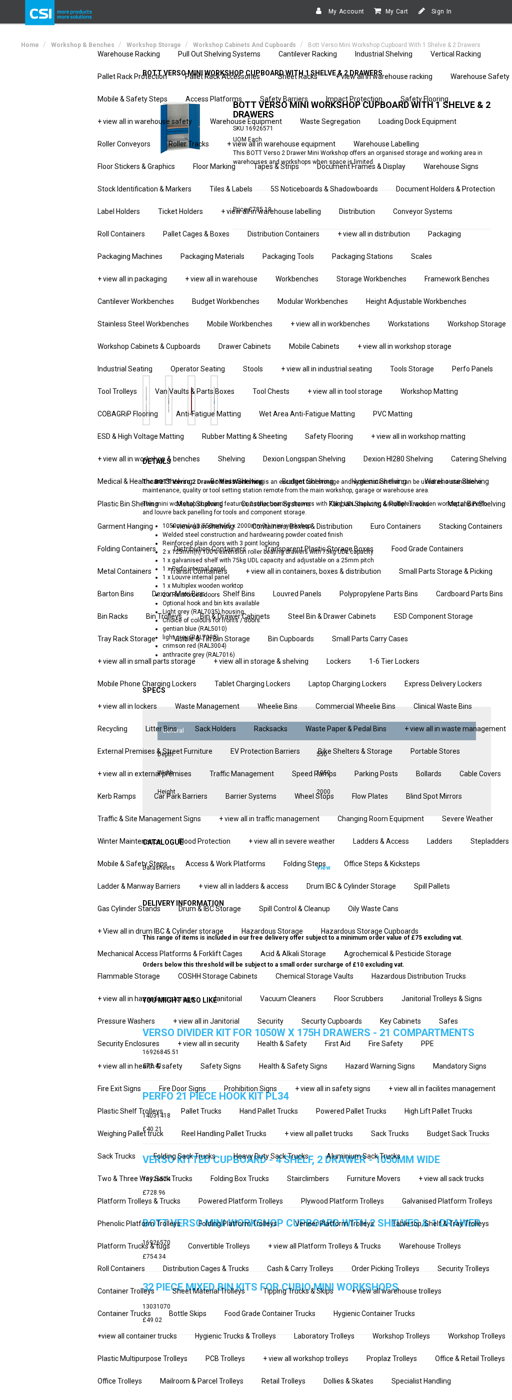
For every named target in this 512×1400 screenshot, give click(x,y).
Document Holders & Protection (445, 189)
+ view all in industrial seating (326, 369)
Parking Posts (376, 774)
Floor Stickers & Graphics (136, 166)
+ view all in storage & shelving (261, 661)
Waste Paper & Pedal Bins (346, 729)
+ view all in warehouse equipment (281, 144)
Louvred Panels (297, 594)
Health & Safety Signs (293, 1066)
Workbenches (297, 279)
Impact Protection (354, 99)
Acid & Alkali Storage (293, 954)
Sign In (441, 11)
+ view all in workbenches (330, 324)
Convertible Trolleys (219, 1246)
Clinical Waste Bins (443, 706)
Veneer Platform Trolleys (334, 1224)
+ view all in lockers (127, 706)
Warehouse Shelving (456, 481)
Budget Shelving (308, 481)
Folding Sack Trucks (185, 1156)
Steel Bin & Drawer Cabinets (332, 616)
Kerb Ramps (117, 796)
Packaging (444, 234)
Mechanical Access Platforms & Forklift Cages (170, 954)
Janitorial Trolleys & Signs (442, 999)
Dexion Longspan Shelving (304, 459)
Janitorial (227, 999)
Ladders (439, 841)
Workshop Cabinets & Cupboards (149, 346)
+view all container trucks (137, 1336)
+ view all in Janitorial (206, 1021)
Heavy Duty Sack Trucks (271, 1156)
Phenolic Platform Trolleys (139, 1224)
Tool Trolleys (117, 391)
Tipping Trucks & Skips (298, 1291)
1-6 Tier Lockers (394, 661)
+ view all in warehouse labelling (271, 211)
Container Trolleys (126, 1291)
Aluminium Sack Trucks (363, 1156)
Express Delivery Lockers (443, 684)
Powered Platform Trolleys (240, 1201)
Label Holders (119, 211)
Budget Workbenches (226, 301)
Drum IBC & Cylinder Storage (351, 886)
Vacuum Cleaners (288, 999)
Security (271, 1021)
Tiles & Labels (231, 189)
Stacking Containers (470, 526)
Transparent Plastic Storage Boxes (319, 549)
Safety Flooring (424, 99)
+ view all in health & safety (140, 1066)
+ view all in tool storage (345, 391)
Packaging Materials (212, 256)
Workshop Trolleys (401, 1336)
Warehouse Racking (129, 54)
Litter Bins (161, 729)
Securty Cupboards (332, 1021)
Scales (421, 256)
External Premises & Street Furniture (155, 751)
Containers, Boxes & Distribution (302, 526)
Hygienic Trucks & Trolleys (235, 1336)
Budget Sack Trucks (458, 1134)
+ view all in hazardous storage (146, 999)
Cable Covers (480, 774)
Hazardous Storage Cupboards (369, 931)
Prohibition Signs (250, 1089)
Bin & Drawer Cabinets (235, 616)
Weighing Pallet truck (131, 1134)
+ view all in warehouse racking (384, 76)
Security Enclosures (129, 1044)
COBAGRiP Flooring (128, 414)
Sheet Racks (298, 76)
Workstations (409, 324)
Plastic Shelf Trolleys (130, 1111)
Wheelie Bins (278, 706)
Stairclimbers (308, 1179)
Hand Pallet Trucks (269, 1111)
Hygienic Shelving (379, 481)
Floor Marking (214, 166)
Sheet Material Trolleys (208, 1291)
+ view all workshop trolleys (305, 1359)
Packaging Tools (288, 256)
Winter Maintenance (129, 841)
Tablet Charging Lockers (252, 684)
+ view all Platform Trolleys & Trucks (324, 1246)
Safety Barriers (284, 99)
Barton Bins (116, 594)
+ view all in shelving (202, 526)
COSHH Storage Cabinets (218, 976)
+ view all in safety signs (332, 1089)
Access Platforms (214, 99)
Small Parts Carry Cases (370, 639)
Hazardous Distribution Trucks (419, 976)
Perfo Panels (472, 369)
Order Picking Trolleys (386, 1269)
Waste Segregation (330, 121)
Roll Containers (121, 234)
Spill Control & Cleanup (294, 909)
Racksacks (271, 729)
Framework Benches (457, 279)
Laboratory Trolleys (324, 1336)
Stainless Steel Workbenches (143, 324)
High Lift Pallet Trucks (438, 1111)
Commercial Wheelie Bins (356, 706)
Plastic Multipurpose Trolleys (143, 1359)
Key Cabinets (400, 1021)
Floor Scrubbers (359, 999)
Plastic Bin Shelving (128, 504)
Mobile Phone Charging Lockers (147, 684)
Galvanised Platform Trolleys (447, 1201)
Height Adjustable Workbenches (416, 301)
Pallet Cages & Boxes (196, 234)
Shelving (231, 459)
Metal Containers (125, 571)
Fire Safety (385, 1044)
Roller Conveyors (124, 144)
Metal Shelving (199, 504)
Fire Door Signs (182, 1089)
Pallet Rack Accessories (222, 76)
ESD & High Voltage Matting (141, 436)
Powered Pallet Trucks (351, 1111)
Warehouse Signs (451, 166)
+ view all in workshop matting (418, 436)
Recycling (113, 729)
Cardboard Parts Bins (469, 594)
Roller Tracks (188, 144)
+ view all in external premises (145, 774)
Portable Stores (435, 751)
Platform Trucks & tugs (134, 1246)
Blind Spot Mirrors (434, 796)
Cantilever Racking (307, 54)
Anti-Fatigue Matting (208, 414)
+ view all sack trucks (451, 1179)
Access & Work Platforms (226, 864)
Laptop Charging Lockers (347, 684)
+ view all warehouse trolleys (397, 1291)
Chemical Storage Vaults (315, 976)
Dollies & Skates (349, 1381)
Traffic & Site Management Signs (149, 819)
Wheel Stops (314, 796)
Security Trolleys (464, 1269)
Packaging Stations (362, 256)
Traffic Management (242, 774)
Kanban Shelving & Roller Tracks (379, 504)
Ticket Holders (180, 211)
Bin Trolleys (164, 616)
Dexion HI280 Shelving (398, 459)
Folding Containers (127, 549)
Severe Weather (467, 819)
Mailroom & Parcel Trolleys (202, 1381)
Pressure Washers (126, 1021)
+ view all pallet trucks (318, 1134)
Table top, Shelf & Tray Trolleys (440, 1224)
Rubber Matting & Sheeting (244, 436)
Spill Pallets (432, 886)
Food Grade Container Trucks (270, 1314)
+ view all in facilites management (442, 1089)
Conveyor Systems (422, 211)
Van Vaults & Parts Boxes (194, 391)
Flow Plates (370, 796)
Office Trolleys (120, 1381)
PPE (427, 1044)
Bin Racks (113, 616)
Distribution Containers (284, 234)
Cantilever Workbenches (136, 301)
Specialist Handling (421, 1381)
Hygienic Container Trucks (374, 1314)
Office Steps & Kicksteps (382, 864)
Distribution (357, 211)
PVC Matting (392, 414)
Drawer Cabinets (244, 346)
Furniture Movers (373, 1179)
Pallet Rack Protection (132, 76)
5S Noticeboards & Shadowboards (324, 189)
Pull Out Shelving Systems (219, 54)
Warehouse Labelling (386, 144)
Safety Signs (220, 1066)
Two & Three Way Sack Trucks (145, 1179)
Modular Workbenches (313, 301)
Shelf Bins (239, 594)
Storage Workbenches (371, 279)
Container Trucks (124, 1314)
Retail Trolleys (284, 1381)
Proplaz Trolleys (391, 1359)
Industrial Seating (125, 369)
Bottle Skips (187, 1314)
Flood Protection (204, 841)
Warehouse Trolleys (430, 1246)
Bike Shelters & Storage (355, 751)
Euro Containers (395, 526)
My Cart (397, 11)
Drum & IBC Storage (209, 909)
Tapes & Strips (276, 166)
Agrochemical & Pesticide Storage (398, 954)
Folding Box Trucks (239, 1179)
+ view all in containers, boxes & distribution (313, 571)
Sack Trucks (390, 1134)
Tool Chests (271, 391)
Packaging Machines (130, 256)
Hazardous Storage (272, 931)
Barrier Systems (251, 796)
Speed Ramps (314, 774)
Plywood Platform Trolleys (342, 1201)
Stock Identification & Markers (145, 189)
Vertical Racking (455, 54)
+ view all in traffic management (269, 819)
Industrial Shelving (383, 54)
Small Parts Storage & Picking (445, 571)
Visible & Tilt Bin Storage (212, 639)
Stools (253, 369)
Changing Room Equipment (381, 819)
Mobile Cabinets (314, 346)
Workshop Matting (429, 391)
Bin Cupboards (291, 639)
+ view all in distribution (374, 234)
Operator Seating (197, 369)
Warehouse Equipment (246, 121)
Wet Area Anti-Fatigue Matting (307, 414)
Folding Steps (305, 864)
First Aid (337, 1044)
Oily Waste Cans (373, 909)
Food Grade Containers (428, 549)
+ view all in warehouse (221, 279)
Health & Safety (282, 1044)
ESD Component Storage (433, 616)
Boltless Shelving (237, 481)
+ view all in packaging (132, 279)
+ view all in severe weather (291, 841)
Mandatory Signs (459, 1066)
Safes (448, 1021)
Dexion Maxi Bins (178, 594)
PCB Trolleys (225, 1359)
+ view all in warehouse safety (145, 121)
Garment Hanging (125, 526)
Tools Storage (412, 369)
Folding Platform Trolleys (237, 1224)
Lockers (338, 661)
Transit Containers (199, 571)
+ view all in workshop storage (405, 346)
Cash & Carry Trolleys (300, 1269)
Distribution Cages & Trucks (206, 1269)
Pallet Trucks (201, 1111)
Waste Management (207, 706)
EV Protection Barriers (265, 751)
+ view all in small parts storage (147, 661)
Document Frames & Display (361, 166)
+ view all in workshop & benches (149, 459)
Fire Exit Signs (119, 1089)
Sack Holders (215, 729)
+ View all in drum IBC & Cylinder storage (161, 931)
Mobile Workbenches (239, 324)
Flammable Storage (129, 976)
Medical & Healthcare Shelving (145, 481)
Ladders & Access (381, 841)
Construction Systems (276, 504)
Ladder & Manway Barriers (139, 886)
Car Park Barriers (181, 796)
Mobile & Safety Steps (133, 99)
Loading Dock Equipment (417, 121)
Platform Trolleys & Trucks (139, 1201)
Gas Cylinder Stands (129, 909)
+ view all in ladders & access (243, 886)
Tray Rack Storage (127, 639)
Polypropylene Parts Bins (379, 594)
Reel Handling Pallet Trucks (224, 1134)
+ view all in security (209, 1044)
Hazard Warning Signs (380, 1066)
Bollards (429, 774)
